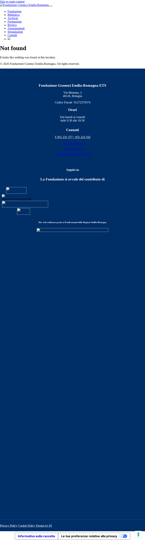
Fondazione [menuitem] (15, 11)
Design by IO (44, 525)
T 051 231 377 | (65, 137)
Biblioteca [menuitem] (14, 14)
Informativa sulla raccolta (36, 536)
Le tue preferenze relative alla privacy (89, 536)
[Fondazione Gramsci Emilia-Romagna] (24, 5)
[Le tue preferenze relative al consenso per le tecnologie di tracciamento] (138, 534)
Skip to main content (12, 1)
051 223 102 (82, 137)
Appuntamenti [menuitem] (16, 28)
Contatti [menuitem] (12, 35)
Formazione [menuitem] (15, 21)
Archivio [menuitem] (13, 18)
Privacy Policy (8, 525)
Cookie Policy (26, 525)
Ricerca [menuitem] (12, 25)
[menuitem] (9, 38)
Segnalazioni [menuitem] (15, 31)
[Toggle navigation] (50, 6)
